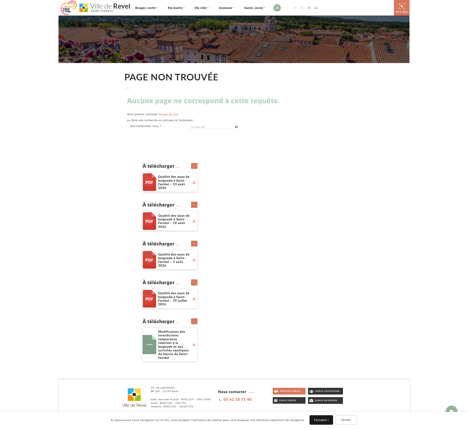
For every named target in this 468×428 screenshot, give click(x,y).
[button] (315, 7)
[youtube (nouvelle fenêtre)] (309, 8)
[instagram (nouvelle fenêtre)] (302, 8)
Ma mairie (175, 8)
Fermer (346, 420)
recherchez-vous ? (145, 126)
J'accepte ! (321, 420)
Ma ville (201, 8)
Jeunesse (225, 8)
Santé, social (253, 8)
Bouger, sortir (145, 8)
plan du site (170, 114)
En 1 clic (402, 11)
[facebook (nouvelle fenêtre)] (295, 8)
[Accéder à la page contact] (451, 411)
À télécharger (159, 166)
